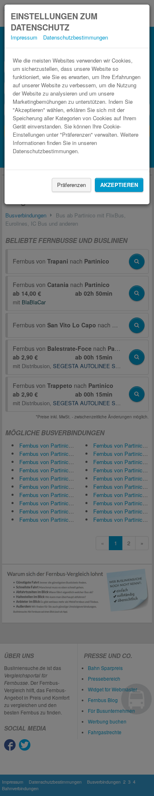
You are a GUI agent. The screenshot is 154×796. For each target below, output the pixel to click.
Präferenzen (71, 185)
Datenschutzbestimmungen (75, 37)
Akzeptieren (119, 185)
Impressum (24, 37)
